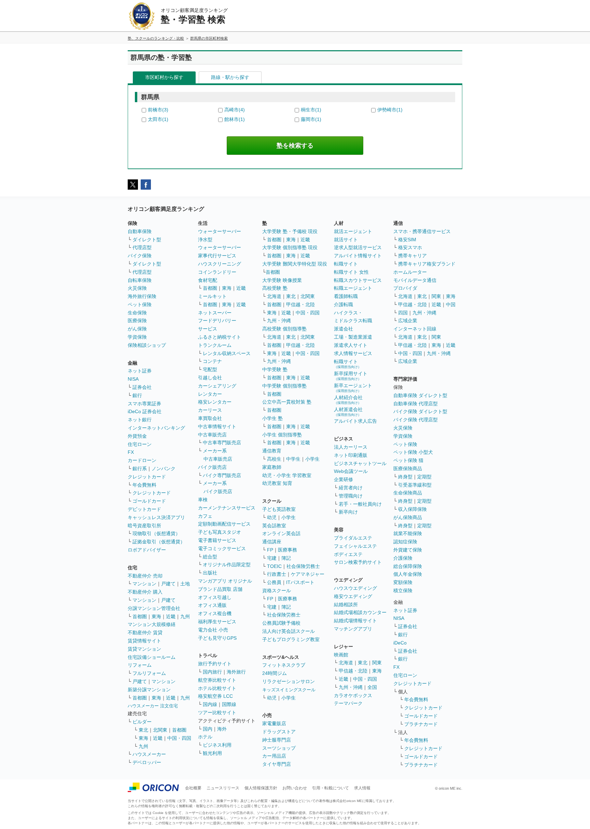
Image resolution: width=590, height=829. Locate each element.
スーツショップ (279, 748)
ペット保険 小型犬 (413, 452)
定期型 (424, 476)
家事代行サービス (217, 255)
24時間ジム (274, 673)
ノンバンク (163, 468)
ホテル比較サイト (217, 688)
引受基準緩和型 (415, 485)
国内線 (210, 704)
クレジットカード (147, 476)
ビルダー (142, 721)
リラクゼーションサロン (288, 681)
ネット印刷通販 (350, 455)
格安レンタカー (214, 402)
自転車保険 (140, 280)
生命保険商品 (407, 492)
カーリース (210, 410)
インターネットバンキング (156, 428)
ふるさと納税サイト (219, 337)
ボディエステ (348, 554)
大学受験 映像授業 (282, 280)
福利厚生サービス (217, 621)
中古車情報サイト (217, 426)
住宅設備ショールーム (151, 657)
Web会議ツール (351, 471)
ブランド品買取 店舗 (220, 589)
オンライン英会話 (281, 533)
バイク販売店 (212, 467)
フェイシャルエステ (355, 546)
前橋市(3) (158, 109)
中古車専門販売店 (222, 442)
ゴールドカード (149, 501)
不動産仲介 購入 (145, 592)
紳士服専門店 (276, 740)
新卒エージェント (353, 388)
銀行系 (139, 468)
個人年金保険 (407, 574)
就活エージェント (353, 231)
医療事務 (287, 550)
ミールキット (212, 296)
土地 (185, 583)
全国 (372, 687)
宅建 (272, 558)
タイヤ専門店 (276, 764)
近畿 (170, 616)
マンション (144, 583)
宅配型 (210, 369)
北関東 (160, 730)
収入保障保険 (412, 509)
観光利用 (212, 753)
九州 (185, 616)
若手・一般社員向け (360, 504)
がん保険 (137, 328)
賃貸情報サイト (144, 640)
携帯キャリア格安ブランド (426, 264)
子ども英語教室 (279, 509)
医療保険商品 (407, 468)
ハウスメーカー (149, 754)
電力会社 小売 (213, 630)
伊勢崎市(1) (390, 109)
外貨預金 (137, 436)
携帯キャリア (412, 255)
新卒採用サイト (350, 376)
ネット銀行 (140, 419)
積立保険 (402, 590)
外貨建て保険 (407, 550)
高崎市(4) (234, 109)
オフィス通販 (212, 605)
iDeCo (400, 642)
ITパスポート (300, 582)
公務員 (274, 582)
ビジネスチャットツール (360, 463)
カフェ (205, 516)
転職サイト (346, 264)
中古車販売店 (212, 434)
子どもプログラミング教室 (291, 639)
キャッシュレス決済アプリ (156, 517)
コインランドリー (217, 272)
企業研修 (343, 479)
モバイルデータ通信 (414, 280)
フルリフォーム (149, 673)
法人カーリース (350, 447)
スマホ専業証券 (144, 403)
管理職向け (351, 496)
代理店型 (142, 247)
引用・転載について (330, 788)
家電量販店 (274, 723)
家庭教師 (271, 467)
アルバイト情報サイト (358, 255)
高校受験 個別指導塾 (284, 328)
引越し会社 (210, 377)
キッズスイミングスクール (288, 689)
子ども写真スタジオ (219, 532)
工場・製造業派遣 (353, 337)
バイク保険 (140, 255)
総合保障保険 (407, 566)
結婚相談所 (346, 604)
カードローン (142, 460)
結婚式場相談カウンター (360, 612)
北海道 (274, 296)
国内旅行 (212, 672)
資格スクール (276, 590)
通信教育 (271, 450)
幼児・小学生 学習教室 (286, 475)
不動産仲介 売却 (145, 576)
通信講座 (271, 541)
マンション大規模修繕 (151, 624)
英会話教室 (274, 525)
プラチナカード (421, 724)
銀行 (137, 395)
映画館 (341, 654)
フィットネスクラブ (283, 665)
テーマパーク (348, 703)
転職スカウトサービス (358, 280)
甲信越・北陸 (300, 304)
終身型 (405, 476)
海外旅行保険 (142, 296)
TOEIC (274, 566)
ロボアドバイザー (147, 550)
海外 (222, 729)
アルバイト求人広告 (355, 421)
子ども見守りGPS (217, 638)
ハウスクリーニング (219, 264)
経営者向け (351, 487)
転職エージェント (353, 288)
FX (131, 452)
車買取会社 (210, 418)
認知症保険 (405, 541)
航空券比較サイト (217, 680)
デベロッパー (146, 762)
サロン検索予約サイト (358, 562)
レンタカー (210, 394)
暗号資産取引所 (144, 525)
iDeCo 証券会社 (144, 411)
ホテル (205, 736)
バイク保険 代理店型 (415, 419)
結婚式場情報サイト (355, 620)
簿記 (286, 558)
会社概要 (193, 788)
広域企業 (407, 320)
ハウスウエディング (355, 588)
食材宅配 (207, 280)
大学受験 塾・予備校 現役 (290, 231)
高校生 (274, 459)
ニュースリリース (223, 788)
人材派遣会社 (348, 412)
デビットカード (144, 509)
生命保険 (137, 312)
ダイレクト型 (146, 239)
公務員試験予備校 (281, 623)
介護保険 (402, 558)
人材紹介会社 (348, 400)
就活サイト (346, 239)
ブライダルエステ (353, 538)
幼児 (272, 517)
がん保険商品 (407, 517)
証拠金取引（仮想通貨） (158, 541)
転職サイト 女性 (351, 272)
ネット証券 (140, 370)
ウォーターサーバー (219, 231)
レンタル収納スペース (227, 353)
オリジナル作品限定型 (227, 564)
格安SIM (407, 239)
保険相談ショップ (147, 345)
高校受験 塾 (274, 288)
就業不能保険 (407, 533)
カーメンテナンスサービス (226, 508)
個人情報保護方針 (260, 788)
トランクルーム (214, 345)
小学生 (312, 459)
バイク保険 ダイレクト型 (420, 411)
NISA (133, 379)
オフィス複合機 (214, 613)
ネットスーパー (214, 312)
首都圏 (139, 616)
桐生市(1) (311, 109)
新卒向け (348, 512)
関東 (377, 662)
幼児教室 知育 (277, 483)
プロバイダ (405, 288)
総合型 (210, 556)
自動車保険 (140, 231)
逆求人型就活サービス (358, 247)
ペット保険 (140, 304)
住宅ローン (140, 444)
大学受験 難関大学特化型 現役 (294, 264)
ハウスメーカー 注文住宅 (153, 705)
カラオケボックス (353, 695)
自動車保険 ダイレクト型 (420, 395)
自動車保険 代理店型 (415, 403)
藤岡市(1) (311, 119)
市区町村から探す (164, 77)
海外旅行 (236, 672)
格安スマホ (410, 247)
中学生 (293, 459)
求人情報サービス (353, 353)
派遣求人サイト (350, 345)
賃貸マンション (144, 649)
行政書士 (276, 574)
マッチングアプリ (353, 628)
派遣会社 (343, 328)
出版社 (210, 572)
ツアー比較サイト (217, 712)
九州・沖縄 (279, 320)
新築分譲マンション (149, 689)
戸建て (168, 583)
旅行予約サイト (214, 663)
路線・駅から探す (230, 77)
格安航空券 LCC (215, 696)
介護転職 (343, 304)
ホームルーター (410, 272)
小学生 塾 (272, 418)
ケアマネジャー (307, 574)
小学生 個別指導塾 (282, 434)
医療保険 (137, 320)
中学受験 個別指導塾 (284, 386)
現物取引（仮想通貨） (156, 533)
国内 (207, 729)
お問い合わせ (294, 788)
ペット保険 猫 (408, 460)
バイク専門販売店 (222, 475)
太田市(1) (158, 119)
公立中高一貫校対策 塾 (286, 402)
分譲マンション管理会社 (154, 608)
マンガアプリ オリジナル (225, 581)
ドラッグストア (279, 731)
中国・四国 (179, 738)
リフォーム (140, 665)
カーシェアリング (217, 386)
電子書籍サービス (217, 540)
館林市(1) (234, 119)
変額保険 (402, 582)
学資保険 (137, 337)
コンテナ (212, 361)
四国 (403, 312)
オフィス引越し (214, 597)
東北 (143, 730)
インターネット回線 (414, 328)
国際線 (229, 704)
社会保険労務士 (303, 566)
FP (270, 550)
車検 (203, 499)
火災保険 (137, 288)
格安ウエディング (353, 596)
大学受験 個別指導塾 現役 (290, 247)
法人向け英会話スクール (288, 631)
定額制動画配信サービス (224, 524)
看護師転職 (346, 296)
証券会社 (142, 387)
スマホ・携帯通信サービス (422, 231)
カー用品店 (274, 756)
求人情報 (362, 788)
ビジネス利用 (217, 745)
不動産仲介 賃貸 (145, 632)
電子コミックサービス (222, 548)
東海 (156, 616)
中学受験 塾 (274, 369)
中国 (450, 304)
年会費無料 (144, 485)
